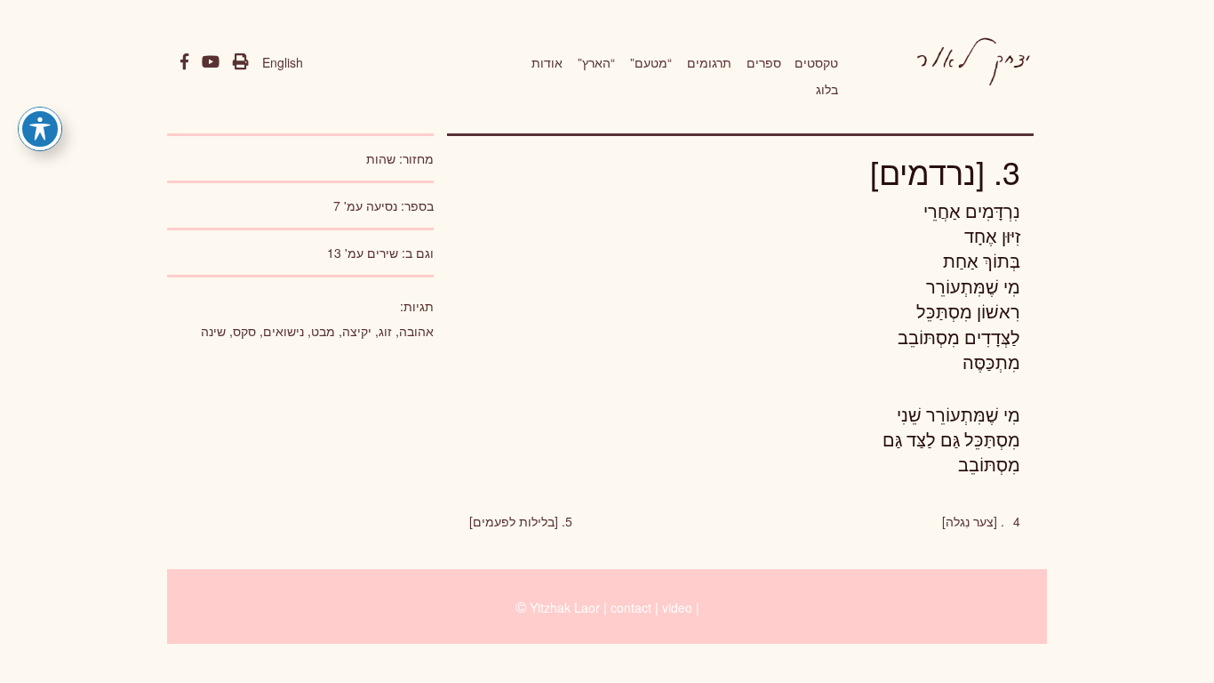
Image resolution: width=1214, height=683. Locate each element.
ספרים (764, 62)
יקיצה (356, 331)
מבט (323, 331)
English (282, 62)
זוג (385, 331)
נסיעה (381, 205)
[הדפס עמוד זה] (241, 62)
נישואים (283, 331)
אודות (547, 62)
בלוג (827, 89)
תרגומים (709, 62)
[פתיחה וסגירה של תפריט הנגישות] (40, 129)
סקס (244, 331)
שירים (382, 252)
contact (631, 607)
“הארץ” (596, 62)
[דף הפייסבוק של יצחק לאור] (184, 62)
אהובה (416, 331)
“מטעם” (651, 62)
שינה (213, 331)
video (677, 607)
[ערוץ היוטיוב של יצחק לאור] (211, 62)
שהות (380, 158)
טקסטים (816, 62)
